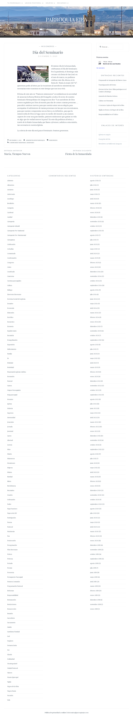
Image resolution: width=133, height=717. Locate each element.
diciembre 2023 (95, 326)
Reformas (10, 591)
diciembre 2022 (95, 381)
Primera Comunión (13, 582)
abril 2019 (93, 582)
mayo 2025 (93, 249)
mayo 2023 (93, 358)
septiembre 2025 (96, 231)
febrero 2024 (94, 317)
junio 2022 (93, 408)
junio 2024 (93, 299)
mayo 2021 (93, 468)
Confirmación (11, 258)
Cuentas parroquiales (14, 281)
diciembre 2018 (95, 600)
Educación (10, 313)
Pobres (9, 554)
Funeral (9, 381)
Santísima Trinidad (13, 632)
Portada (9, 563)
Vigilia (9, 682)
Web (8, 700)
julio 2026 (93, 185)
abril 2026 (93, 199)
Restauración (11, 600)
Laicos (9, 436)
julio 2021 (93, 459)
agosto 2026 (94, 181)
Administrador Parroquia (35, 140)
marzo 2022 (94, 422)
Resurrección (11, 609)
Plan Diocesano (12, 550)
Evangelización (12, 340)
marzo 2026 (94, 203)
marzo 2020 (94, 531)
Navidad (9, 477)
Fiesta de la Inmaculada (78, 152)
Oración (9, 495)
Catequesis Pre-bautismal (15, 231)
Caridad (9, 217)
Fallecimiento (11, 349)
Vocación (10, 695)
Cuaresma (10, 276)
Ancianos (10, 190)
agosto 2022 (94, 399)
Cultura (9, 285)
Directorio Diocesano (14, 294)
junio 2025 (93, 244)
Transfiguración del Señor (107, 85)
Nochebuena (11, 486)
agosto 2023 (94, 345)
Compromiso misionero (17, 142)
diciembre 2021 (95, 436)
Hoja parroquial (12, 395)
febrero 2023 (94, 372)
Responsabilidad (12, 595)
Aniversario (11, 194)
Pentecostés (11, 541)
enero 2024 (94, 322)
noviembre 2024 (95, 276)
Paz (8, 536)
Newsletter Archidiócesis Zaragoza (110, 144)
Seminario (30, 142)
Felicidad (10, 363)
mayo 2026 (94, 194)
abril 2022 (93, 417)
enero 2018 (94, 609)
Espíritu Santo (12, 331)
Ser (8, 650)
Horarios (10, 399)
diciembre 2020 (95, 490)
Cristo (9, 267)
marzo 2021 (94, 477)
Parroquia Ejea (66, 19)
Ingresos (10, 413)
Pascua (9, 522)
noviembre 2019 (95, 550)
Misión (9, 454)
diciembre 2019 (95, 545)
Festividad (10, 367)
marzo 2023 (94, 367)
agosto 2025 (94, 235)
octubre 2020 (94, 500)
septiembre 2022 (96, 395)
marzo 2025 (94, 258)
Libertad (10, 440)
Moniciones (11, 463)
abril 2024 (93, 308)
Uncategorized (12, 664)
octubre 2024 (94, 281)
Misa (8, 449)
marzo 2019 (94, 586)
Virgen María (11, 691)
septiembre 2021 (95, 449)
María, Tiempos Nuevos (17, 152)
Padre (9, 504)
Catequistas (11, 240)
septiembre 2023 (95, 340)
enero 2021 (94, 486)
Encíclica (10, 317)
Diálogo (9, 290)
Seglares (10, 641)
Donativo (10, 304)
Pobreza (10, 559)
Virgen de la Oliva (13, 686)
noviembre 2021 (95, 440)
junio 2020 (93, 518)
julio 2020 (93, 513)
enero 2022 (94, 431)
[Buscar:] (111, 47)
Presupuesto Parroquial (15, 577)
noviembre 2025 (95, 221)
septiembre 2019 (95, 559)
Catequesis (10, 221)
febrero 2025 (94, 263)
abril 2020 (93, 527)
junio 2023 (93, 354)
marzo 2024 (94, 313)
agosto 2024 (94, 290)
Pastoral (10, 527)
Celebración (11, 244)
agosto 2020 (94, 509)
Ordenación (11, 500)
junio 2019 (93, 572)
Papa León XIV (12, 513)
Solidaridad (11, 659)
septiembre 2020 (96, 504)
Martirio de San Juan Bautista (112, 64)
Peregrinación (12, 545)
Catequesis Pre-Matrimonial (16, 235)
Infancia (10, 408)
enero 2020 (94, 541)
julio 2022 (93, 404)
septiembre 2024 (96, 285)
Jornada (9, 427)
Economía (10, 308)
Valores (9, 673)
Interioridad (11, 417)
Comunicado (11, 253)
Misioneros (47, 46)
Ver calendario (100, 68)
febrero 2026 (94, 208)
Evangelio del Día (104, 139)
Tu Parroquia (14, 3)
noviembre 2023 (95, 331)
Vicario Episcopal (12, 677)
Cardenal (10, 212)
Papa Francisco (12, 509)
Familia (9, 354)
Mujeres (10, 468)
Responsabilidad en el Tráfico (108, 114)
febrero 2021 (94, 481)
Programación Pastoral (15, 586)
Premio (9, 568)
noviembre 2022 (95, 386)
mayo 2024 (94, 304)
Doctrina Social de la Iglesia (16, 299)
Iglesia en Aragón (104, 135)
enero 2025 (94, 267)
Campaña (10, 208)
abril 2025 (93, 253)
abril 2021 (93, 472)
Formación (10, 376)
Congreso (10, 263)
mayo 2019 (93, 577)
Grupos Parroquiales (14, 390)
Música (9, 472)
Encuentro (10, 322)
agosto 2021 (94, 454)
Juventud (10, 431)
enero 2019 (94, 595)
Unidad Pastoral (33, 3)
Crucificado (11, 272)
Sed (8, 636)
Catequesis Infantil (13, 226)
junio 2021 (93, 463)
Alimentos (10, 185)
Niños (9, 481)
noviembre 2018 (95, 604)
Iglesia (9, 404)
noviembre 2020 (95, 495)
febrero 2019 (94, 591)
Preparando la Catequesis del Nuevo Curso (112, 80)
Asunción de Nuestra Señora (108, 96)
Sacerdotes (11, 618)
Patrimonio (11, 531)
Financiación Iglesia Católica (16, 372)
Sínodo (9, 655)
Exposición (11, 345)
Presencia (10, 572)
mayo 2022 (94, 413)
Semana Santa (12, 645)
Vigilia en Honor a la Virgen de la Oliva (111, 110)
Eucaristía (10, 335)
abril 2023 (93, 363)
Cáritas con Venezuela (106, 101)
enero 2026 (94, 212)
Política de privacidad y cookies (55, 713)
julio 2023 (93, 349)
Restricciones (11, 604)
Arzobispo (10, 199)
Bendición (10, 203)
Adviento (10, 181)
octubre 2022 (94, 390)
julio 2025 (93, 240)
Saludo (9, 627)
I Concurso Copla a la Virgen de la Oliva (111, 105)
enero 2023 (94, 376)
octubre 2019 (94, 554)
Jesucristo (10, 422)
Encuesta (10, 326)
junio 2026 (93, 190)
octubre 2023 (94, 335)
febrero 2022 (94, 427)
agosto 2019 (94, 563)
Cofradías (10, 249)
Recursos (61, 3)
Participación (11, 518)
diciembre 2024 (95, 272)
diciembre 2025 (95, 217)
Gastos (9, 386)
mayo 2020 (94, 522)
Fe (8, 358)
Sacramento (11, 623)
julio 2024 (93, 294)
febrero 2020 (94, 536)
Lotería (9, 445)
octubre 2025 (94, 226)
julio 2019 (93, 568)
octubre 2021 (94, 445)
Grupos (49, 3)
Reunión (10, 613)
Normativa (10, 490)
